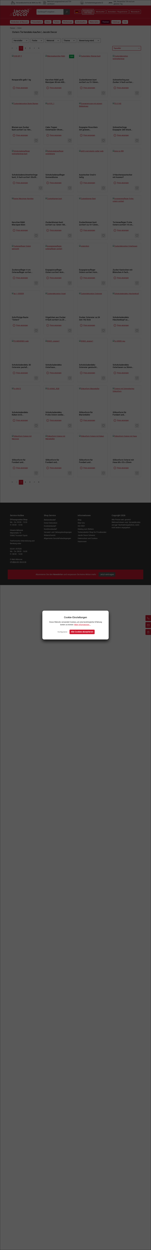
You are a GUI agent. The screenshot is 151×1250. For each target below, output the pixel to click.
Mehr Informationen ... (82, 625)
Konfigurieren (62, 632)
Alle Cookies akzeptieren (82, 632)
